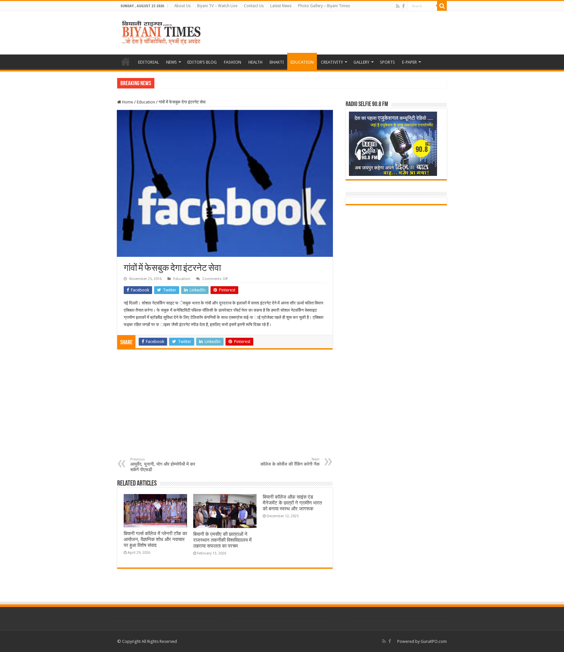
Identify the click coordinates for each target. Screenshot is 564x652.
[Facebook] (403, 6)
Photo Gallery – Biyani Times (324, 6)
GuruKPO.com (434, 641)
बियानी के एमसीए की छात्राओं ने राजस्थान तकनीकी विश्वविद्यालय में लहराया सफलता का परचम (222, 540)
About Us (182, 6)
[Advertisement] (225, 408)
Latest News (280, 6)
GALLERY (361, 62)
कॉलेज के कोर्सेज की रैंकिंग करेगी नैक (290, 462)
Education (146, 102)
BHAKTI (277, 62)
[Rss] (397, 6)
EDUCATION (302, 62)
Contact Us (254, 6)
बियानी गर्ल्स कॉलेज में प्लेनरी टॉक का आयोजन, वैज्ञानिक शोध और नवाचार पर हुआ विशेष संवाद (155, 539)
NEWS (171, 62)
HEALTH (255, 62)
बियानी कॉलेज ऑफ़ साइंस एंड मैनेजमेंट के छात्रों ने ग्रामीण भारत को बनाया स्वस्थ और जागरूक (292, 503)
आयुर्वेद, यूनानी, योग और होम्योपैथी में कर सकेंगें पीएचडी (162, 464)
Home (127, 102)
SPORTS (387, 62)
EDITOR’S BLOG (202, 62)
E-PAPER (409, 62)
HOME (125, 61)
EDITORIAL (148, 62)
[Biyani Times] (161, 31)
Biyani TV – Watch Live (217, 6)
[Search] (442, 6)
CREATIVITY (332, 62)
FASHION (232, 62)
